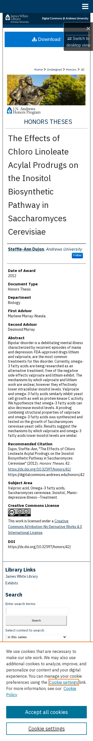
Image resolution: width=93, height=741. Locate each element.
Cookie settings (63, 682)
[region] (46, 691)
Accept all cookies (46, 712)
